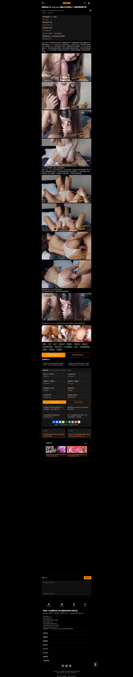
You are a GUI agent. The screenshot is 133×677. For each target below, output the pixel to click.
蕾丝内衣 (77, 344)
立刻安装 (45, 390)
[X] (66, 422)
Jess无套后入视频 (47, 347)
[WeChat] (63, 422)
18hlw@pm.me (47, 39)
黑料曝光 (59, 349)
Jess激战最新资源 (84, 347)
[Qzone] (72, 422)
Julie (76, 347)
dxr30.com (46, 383)
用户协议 (59, 676)
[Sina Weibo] (75, 422)
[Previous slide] (43, 450)
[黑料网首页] (66, 3)
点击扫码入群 (71, 397)
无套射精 (69, 344)
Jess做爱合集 (68, 347)
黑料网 (44, 349)
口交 (50, 344)
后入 (55, 344)
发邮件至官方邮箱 (78, 402)
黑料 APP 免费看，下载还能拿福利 (52, 33)
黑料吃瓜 (52, 349)
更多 (86, 443)
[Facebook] (56, 422)
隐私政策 (64, 676)
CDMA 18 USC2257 (72, 676)
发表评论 (87, 577)
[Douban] (69, 422)
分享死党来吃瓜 (79, 355)
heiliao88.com (46, 30)
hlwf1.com (45, 19)
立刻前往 (70, 390)
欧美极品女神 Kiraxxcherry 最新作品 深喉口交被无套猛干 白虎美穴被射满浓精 (63, 323)
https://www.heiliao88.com (50, 623)
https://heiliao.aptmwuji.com (50, 627)
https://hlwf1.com (47, 618)
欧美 (44, 344)
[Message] (79, 422)
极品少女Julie (58, 347)
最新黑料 (44, 12)
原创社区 (50, 12)
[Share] (53, 422)
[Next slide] (89, 450)
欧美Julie (84, 344)
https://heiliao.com (48, 25)
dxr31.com (70, 383)
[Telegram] (60, 422)
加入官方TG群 (54, 402)
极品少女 (61, 344)
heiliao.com (71, 376)
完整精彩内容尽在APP (53, 355)
